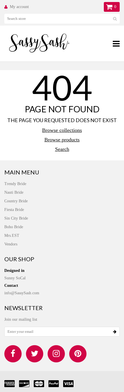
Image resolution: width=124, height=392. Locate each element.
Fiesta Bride (14, 209)
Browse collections (62, 130)
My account (19, 7)
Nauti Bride (13, 192)
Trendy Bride (15, 184)
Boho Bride (13, 227)
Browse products (62, 140)
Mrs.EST (11, 235)
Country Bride (16, 201)
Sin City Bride (16, 218)
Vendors (10, 244)
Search (62, 149)
